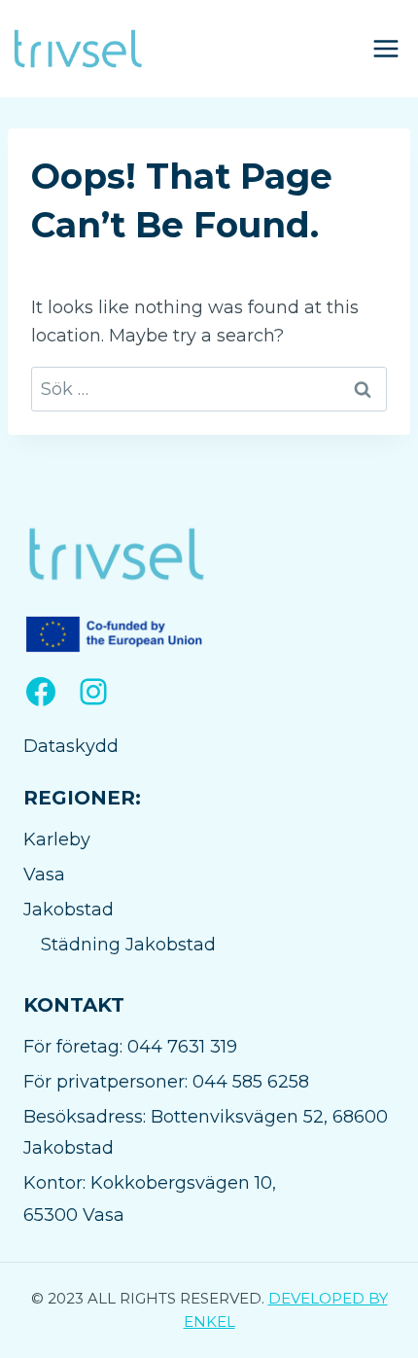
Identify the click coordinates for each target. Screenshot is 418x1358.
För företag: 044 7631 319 (130, 1046)
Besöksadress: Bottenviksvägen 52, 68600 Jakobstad (205, 1132)
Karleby (56, 839)
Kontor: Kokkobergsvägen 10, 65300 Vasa (149, 1198)
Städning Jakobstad (128, 944)
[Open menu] (385, 48)
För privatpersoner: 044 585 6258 (166, 1081)
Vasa (44, 874)
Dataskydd (71, 746)
